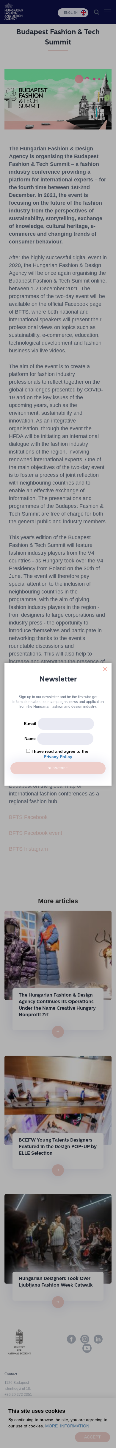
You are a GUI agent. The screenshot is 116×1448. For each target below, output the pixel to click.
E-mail (30, 723)
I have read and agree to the (60, 751)
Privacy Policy (58, 756)
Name (30, 738)
